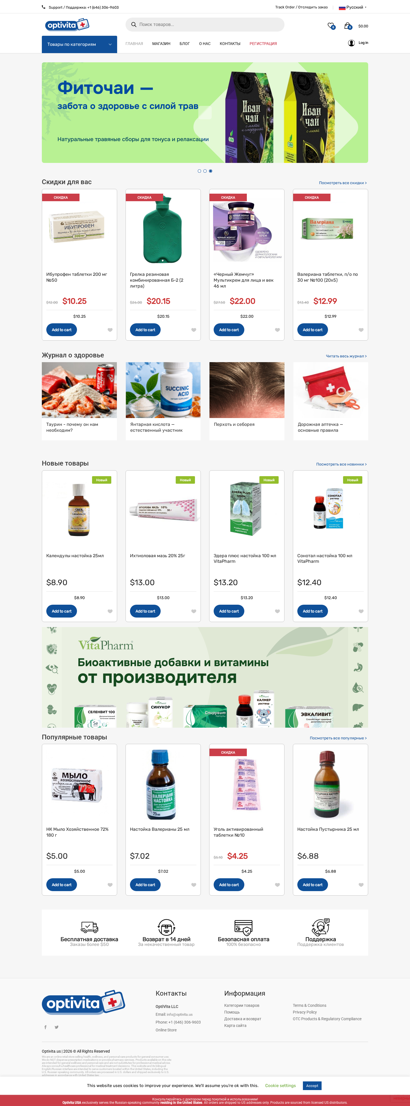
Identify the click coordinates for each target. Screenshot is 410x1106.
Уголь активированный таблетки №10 (238, 832)
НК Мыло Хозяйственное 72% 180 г (77, 832)
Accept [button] (312, 1086)
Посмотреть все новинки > (341, 464)
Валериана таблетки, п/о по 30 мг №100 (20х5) (327, 277)
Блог (185, 44)
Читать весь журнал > (346, 356)
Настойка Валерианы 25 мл (159, 829)
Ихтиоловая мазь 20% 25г (157, 555)
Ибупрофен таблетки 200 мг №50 (76, 277)
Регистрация (263, 44)
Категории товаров (241, 1005)
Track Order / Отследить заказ (301, 7)
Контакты (230, 44)
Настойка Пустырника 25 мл (328, 829)
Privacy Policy (305, 1012)
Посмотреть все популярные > (338, 738)
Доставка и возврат (242, 1019)
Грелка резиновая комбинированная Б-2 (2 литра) (156, 280)
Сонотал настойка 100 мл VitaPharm (324, 558)
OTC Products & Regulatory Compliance (327, 1019)
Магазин (161, 44)
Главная (134, 44)
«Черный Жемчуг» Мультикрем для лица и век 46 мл (244, 280)
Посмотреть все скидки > (343, 183)
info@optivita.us (180, 1014)
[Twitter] (56, 1027)
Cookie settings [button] (280, 1085)
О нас (205, 44)
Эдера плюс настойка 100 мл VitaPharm (245, 558)
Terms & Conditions (309, 1005)
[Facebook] (45, 1027)
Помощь (232, 1012)
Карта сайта (235, 1025)
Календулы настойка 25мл (75, 555)
